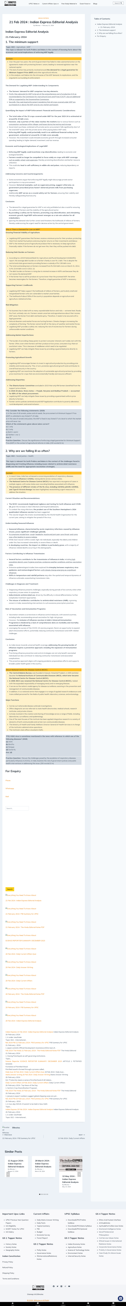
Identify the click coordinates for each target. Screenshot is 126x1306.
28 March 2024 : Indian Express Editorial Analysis (43, 1163)
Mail (7, 796)
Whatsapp (10, 788)
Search (10, 889)
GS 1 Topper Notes (12, 1238)
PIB (38, 1229)
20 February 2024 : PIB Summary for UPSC (32, 1099)
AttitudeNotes (104, 1223)
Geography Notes (12, 1250)
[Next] (79, 1174)
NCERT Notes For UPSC (15, 1229)
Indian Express (43, 18)
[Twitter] (57, 1286)
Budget (40, 1232)
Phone (8, 780)
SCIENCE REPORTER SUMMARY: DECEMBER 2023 (41, 1061)
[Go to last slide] (8, 1174)
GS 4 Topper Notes (105, 1213)
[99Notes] (10, 3)
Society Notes (11, 1247)
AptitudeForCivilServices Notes (111, 1226)
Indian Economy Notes (76, 1244)
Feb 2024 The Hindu (13, 1050)
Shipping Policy (8, 1273)
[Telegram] (65, 1286)
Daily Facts (41, 1223)
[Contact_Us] (120, 1298)
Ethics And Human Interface (110, 1220)
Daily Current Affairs (14, 1083)
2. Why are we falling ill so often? (109, 33)
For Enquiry (101, 36)
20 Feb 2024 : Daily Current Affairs (35, 1083)
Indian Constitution (11, 1256)
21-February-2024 (107, 27)
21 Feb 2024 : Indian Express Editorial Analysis (35, 1032)
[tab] (39, 1194)
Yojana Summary (43, 1226)
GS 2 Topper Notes (43, 1244)
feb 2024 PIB (11, 1043)
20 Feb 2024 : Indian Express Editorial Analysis (35, 1109)
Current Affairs (41, 1213)
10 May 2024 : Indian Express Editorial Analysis (70, 1179)
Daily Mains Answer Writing (48, 1220)
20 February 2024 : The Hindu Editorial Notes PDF (41, 1091)
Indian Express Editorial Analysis (109, 24)
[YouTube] (69, 1286)
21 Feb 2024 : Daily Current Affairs (71, 1136)
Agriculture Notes (75, 1247)
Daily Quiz (9, 1072)
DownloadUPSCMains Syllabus (80, 1226)
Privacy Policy (7, 1262)
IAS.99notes (38, 1294)
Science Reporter (12, 1061)
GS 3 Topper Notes (74, 1238)
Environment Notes (75, 1253)
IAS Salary (10, 1232)
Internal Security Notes (77, 1256)
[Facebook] (53, 1286)
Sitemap (30, 1294)
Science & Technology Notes (78, 1250)
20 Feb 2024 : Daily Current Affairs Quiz (29, 1072)
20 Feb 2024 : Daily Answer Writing (36, 1075)
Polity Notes (41, 1250)
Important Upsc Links (13, 1213)
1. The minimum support (106, 30)
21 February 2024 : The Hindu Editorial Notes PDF (41, 1050)
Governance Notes (44, 1253)
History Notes (11, 1244)
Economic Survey (43, 1235)
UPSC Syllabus (72, 1213)
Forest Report (42, 1238)
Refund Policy (7, 1267)
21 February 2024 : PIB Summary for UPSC (32, 1043)
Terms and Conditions (10, 1279)
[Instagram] (61, 1286)
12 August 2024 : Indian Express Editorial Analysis (16, 1163)
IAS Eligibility (11, 1226)
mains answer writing (14, 1075)
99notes (37, 25)
